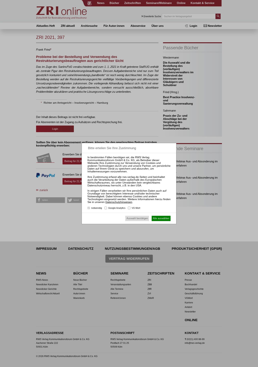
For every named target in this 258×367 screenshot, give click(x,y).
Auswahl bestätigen (137, 218)
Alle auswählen (161, 218)
